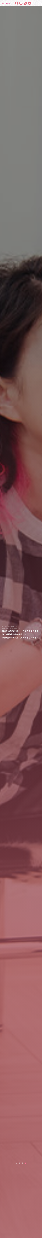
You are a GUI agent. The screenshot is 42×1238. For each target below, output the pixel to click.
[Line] (21, 3)
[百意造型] (6, 3)
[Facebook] (16, 3)
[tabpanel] (21, 619)
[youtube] (29, 3)
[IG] (25, 3)
